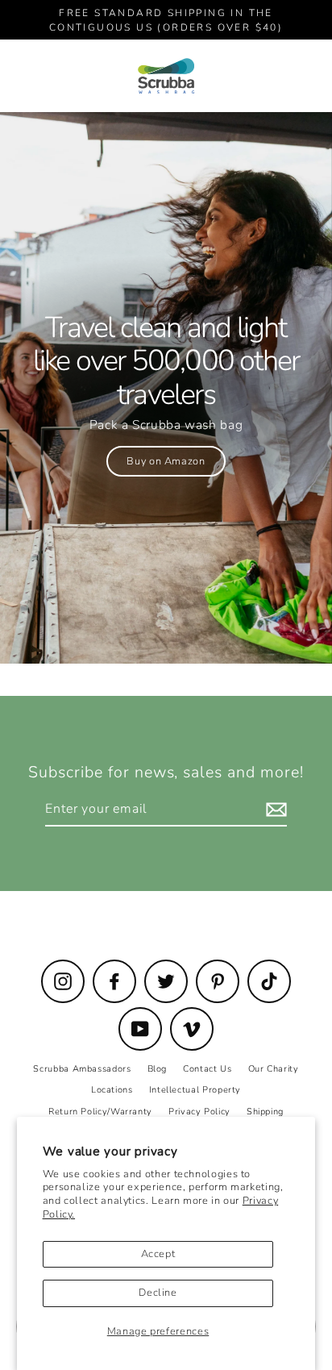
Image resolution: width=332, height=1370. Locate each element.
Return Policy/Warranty (100, 1112)
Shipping (265, 1112)
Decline (157, 1292)
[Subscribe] (274, 810)
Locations (112, 1090)
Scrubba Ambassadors (82, 1069)
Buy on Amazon (166, 461)
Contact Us (207, 1069)
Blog (157, 1069)
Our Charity (273, 1069)
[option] (166, 388)
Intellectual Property (195, 1090)
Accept (158, 1254)
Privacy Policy (199, 1112)
